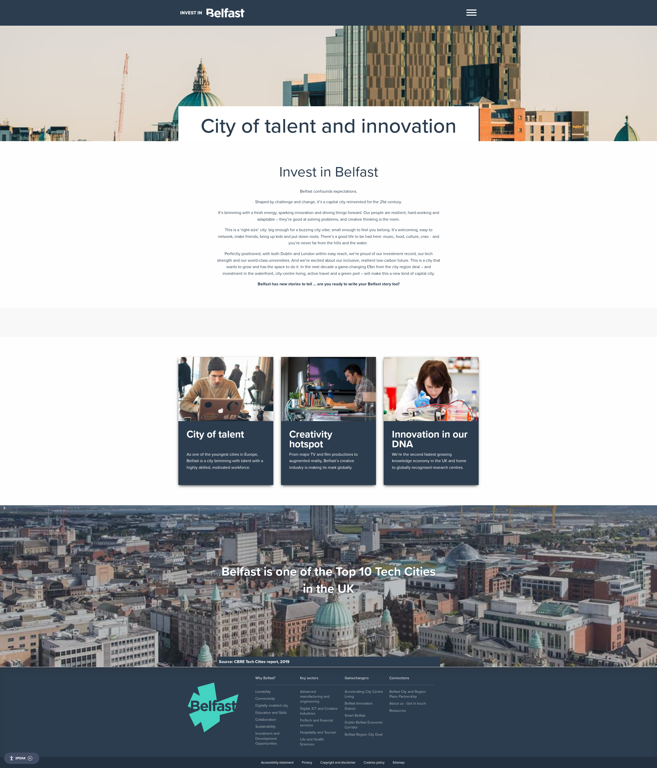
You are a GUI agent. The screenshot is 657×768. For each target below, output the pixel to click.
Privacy (307, 762)
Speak (20, 758)
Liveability (263, 691)
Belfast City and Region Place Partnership (407, 694)
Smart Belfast (355, 715)
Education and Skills (271, 712)
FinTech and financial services (316, 723)
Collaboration (265, 719)
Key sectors (309, 677)
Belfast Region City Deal (363, 734)
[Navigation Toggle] (471, 14)
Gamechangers (357, 677)
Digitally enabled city (271, 705)
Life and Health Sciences (312, 742)
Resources (397, 710)
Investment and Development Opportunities (267, 738)
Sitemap (398, 762)
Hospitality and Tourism (318, 732)
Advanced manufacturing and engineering (315, 696)
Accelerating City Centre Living (364, 694)
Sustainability (265, 726)
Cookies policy (374, 762)
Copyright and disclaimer (337, 762)
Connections (399, 677)
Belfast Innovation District (359, 706)
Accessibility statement (277, 762)
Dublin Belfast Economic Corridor (364, 725)
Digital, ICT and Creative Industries (319, 711)
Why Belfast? (265, 677)
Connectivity (265, 698)
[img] (225, 421)
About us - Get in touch (407, 703)
